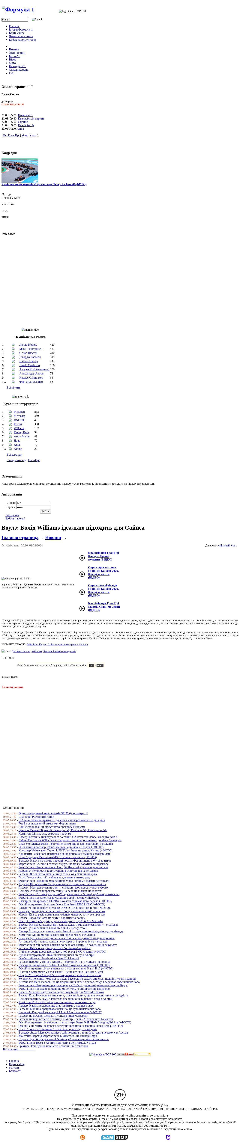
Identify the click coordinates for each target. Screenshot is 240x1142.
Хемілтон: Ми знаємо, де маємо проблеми (45, 833)
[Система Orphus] (62, 667)
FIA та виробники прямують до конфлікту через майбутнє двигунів (62, 820)
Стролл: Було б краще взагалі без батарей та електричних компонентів (64, 1039)
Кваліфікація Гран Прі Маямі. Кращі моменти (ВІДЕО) (104, 607)
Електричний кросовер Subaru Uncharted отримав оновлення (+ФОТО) (64, 965)
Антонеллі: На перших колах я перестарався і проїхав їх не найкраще (63, 941)
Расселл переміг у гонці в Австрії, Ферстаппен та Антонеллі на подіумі (64, 961)
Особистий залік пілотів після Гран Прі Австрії (49, 958)
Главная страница (20, 537)
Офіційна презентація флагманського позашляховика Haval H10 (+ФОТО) (66, 968)
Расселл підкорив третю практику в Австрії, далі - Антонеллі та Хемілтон (66, 1019)
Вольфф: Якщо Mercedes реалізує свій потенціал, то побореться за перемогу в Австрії (73, 1032)
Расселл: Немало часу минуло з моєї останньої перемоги (55, 948)
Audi (17, 444)
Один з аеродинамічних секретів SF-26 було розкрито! (53, 813)
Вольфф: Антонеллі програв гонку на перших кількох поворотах (60, 890)
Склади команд (16, 460)
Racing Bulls (21, 432)
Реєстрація (12, 515)
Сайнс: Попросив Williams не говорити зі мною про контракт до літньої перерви (70, 840)
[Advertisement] (114, 745)
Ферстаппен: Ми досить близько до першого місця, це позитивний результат (68, 944)
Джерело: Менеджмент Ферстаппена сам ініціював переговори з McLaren (66, 843)
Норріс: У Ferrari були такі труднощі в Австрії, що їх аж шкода (58, 870)
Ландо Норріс (28, 344)
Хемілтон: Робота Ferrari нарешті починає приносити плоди (57, 1002)
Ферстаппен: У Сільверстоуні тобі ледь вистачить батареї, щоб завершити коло (69, 894)
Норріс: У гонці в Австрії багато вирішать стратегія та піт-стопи (60, 975)
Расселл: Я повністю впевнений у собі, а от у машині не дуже (58, 874)
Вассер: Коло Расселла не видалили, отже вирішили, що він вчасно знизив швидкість (73, 995)
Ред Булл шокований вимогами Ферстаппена (47, 823)
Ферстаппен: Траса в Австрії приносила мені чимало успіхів (57, 1042)
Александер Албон (31, 373)
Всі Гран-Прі (11, 135)
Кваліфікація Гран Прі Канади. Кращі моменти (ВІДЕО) (103, 556)
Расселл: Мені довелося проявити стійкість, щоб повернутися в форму (64, 887)
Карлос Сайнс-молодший (59, 651)
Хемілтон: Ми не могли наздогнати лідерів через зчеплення (57, 934)
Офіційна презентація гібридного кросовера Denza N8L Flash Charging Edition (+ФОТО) (75, 1022)
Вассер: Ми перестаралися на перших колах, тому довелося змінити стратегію (68, 924)
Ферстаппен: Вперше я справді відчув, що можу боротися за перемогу (63, 863)
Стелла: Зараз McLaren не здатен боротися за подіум (52, 917)
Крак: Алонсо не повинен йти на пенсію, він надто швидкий (58, 1029)
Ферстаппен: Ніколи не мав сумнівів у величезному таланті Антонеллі (64, 880)
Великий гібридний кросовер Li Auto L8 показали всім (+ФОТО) (60, 1012)
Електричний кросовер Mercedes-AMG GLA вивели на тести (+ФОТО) (64, 907)
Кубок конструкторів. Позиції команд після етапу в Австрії (56, 955)
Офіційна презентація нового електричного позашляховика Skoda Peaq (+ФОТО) (71, 1025)
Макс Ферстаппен (30, 348)
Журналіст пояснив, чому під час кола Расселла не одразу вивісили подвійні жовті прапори (77, 978)
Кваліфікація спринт (31, 118)
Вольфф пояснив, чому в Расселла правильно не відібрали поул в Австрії (65, 998)
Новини (53, 537)
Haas (17, 440)
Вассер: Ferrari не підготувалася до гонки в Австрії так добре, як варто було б (68, 837)
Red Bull (19, 420)
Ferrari (18, 424)
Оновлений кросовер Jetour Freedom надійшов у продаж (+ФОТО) (61, 847)
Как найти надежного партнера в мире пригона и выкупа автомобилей (64, 853)
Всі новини (19, 1049)
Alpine (18, 448)
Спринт (23, 121)
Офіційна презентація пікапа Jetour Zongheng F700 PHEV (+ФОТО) (62, 904)
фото (33, 135)
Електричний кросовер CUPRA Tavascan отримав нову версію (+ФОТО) (65, 901)
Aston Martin (22, 436)
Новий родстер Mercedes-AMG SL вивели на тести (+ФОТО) (58, 857)
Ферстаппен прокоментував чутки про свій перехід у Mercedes (59, 897)
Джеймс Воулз (21, 651)
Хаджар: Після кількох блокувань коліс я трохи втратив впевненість (62, 884)
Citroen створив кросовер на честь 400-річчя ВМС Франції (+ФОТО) (62, 951)
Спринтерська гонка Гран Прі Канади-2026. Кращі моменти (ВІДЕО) (103, 572)
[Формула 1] (18, 9)
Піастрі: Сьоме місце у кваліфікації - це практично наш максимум (61, 971)
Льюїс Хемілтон (29, 365)
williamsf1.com (227, 545)
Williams (19, 428)
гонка (20, 128)
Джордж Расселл (30, 357)
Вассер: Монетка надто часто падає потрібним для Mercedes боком (61, 992)
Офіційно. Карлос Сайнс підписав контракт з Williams (57, 644)
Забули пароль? (15, 518)
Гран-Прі (34, 460)
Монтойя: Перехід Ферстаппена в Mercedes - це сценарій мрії (58, 1035)
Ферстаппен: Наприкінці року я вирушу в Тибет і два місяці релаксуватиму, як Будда (73, 985)
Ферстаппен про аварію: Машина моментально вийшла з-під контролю (64, 988)
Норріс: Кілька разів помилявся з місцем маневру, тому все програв (62, 914)
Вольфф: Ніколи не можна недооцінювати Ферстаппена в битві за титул (65, 860)
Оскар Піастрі (28, 352)
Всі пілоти (13, 387)
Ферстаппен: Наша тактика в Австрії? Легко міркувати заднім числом (63, 867)
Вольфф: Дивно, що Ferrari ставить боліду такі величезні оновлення (62, 911)
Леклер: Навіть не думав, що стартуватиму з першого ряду (56, 1005)
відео (25, 135)
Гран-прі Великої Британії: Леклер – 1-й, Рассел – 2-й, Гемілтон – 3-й (63, 830)
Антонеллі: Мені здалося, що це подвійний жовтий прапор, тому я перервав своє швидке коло (79, 982)
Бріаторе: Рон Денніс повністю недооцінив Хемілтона (53, 1046)
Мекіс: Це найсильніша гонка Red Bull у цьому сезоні (53, 928)
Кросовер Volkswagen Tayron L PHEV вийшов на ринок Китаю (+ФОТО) (65, 850)
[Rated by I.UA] (125, 1054)
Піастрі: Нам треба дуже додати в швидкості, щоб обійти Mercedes (61, 921)
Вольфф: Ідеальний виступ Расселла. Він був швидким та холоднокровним (67, 938)
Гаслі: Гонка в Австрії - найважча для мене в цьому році (54, 877)
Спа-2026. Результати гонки (36, 816)
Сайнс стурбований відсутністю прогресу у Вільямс (52, 826)
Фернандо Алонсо (31, 381)
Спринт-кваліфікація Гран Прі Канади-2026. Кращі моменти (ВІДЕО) (103, 590)
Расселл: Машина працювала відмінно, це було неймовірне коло (60, 1008)
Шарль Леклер (28, 361)
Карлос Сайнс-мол (31, 377)
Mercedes (19, 415)
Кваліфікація (26, 125)
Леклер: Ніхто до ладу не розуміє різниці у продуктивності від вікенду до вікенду (71, 931)
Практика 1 (25, 115)
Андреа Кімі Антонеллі (34, 369)
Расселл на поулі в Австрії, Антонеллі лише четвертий (53, 1015)
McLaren (19, 411)
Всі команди (14, 454)
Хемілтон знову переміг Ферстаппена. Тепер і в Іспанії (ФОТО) (44, 184)
